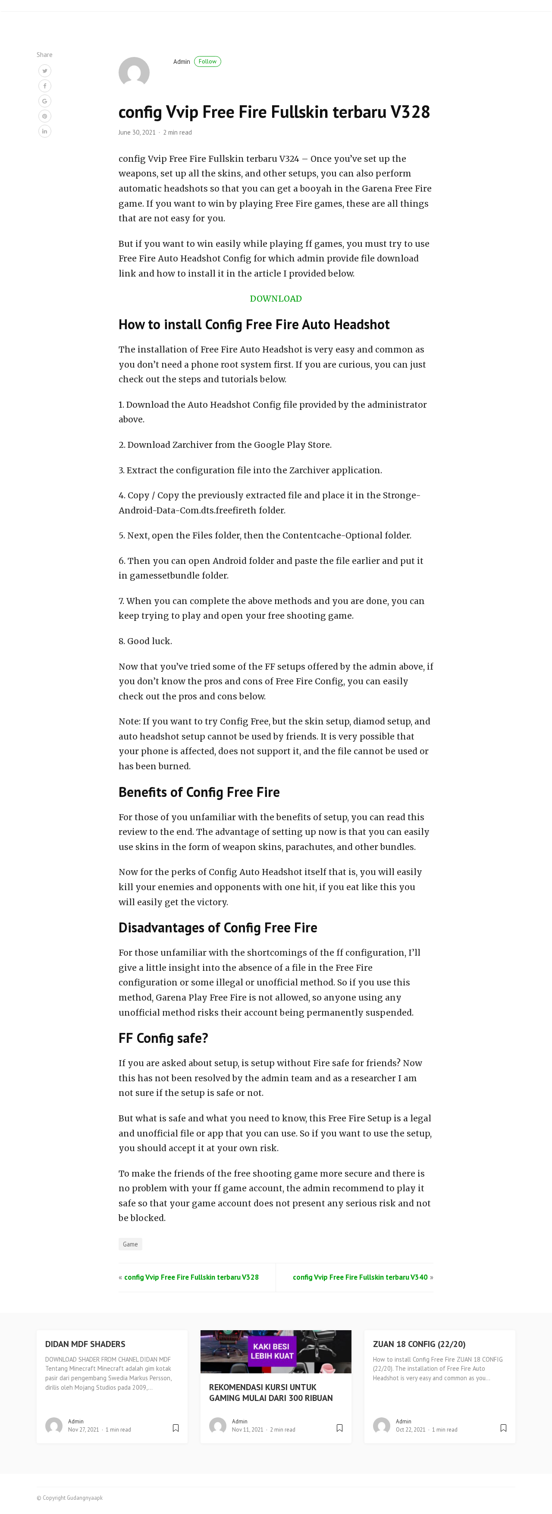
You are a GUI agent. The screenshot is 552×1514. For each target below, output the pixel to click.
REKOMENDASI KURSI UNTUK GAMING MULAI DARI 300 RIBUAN (271, 1393)
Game (130, 1244)
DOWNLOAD (276, 298)
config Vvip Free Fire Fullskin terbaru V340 (360, 1277)
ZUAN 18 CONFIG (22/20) (419, 1344)
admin (194, 61)
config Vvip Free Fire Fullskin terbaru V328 (191, 1277)
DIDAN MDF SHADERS (85, 1344)
